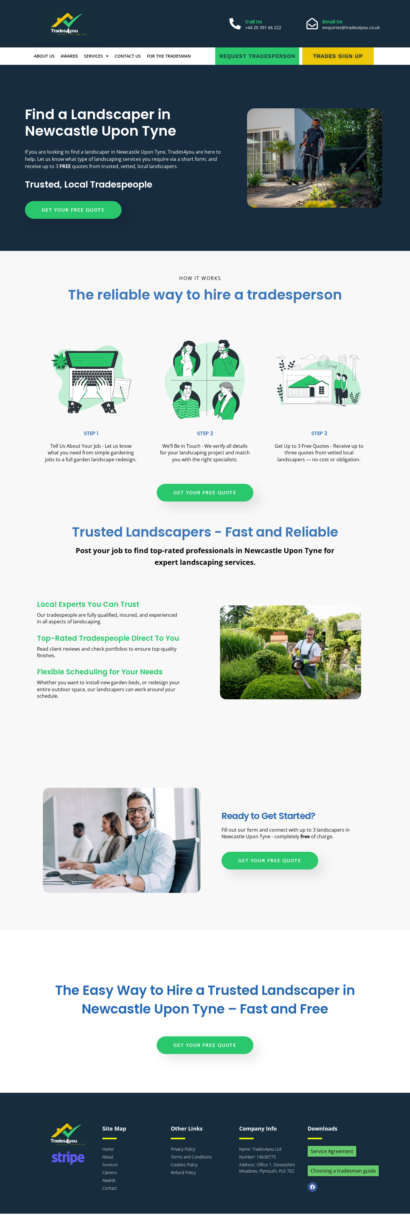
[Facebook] (312, 1187)
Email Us (332, 21)
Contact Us (128, 56)
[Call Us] (235, 23)
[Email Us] (312, 23)
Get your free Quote (73, 209)
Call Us (253, 21)
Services (93, 56)
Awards (69, 56)
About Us (44, 56)
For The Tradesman (169, 56)
